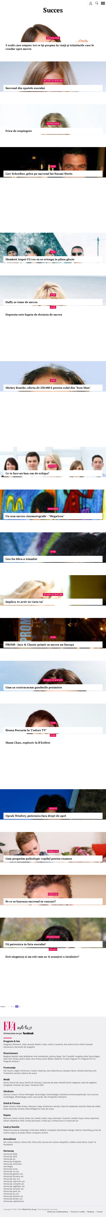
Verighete (7, 1085)
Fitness (12, 1106)
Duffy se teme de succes (22, 302)
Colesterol (64, 1094)
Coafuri (34, 1070)
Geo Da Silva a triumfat (21, 559)
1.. (9, 1006)
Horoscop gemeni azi (13, 1174)
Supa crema (84, 1118)
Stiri (53, 166)
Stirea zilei (26, 1142)
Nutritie (82, 1106)
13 (19, 1006)
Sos (32, 1118)
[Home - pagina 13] (21, 1005)
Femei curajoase (33, 1132)
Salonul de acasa (29, 1073)
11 (14, 1006)
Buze (73, 1070)
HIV (45, 1097)
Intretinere (48, 1106)
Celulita (80, 1070)
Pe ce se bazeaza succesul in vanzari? (31, 901)
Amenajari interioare (29, 1130)
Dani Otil (7, 1059)
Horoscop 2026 (10, 1154)
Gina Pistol (36, 1059)
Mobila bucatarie (11, 1130)
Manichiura (56, 1070)
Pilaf (22, 1120)
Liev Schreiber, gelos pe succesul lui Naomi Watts (39, 174)
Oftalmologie (21, 1097)
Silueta (21, 1108)
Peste (27, 1118)
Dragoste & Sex (11, 1041)
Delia (28, 1059)
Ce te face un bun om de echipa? (27, 473)
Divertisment (10, 1053)
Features (53, 509)
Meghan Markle (10, 1056)
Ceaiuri (14, 1094)
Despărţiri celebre (68, 1142)
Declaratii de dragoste (24, 1047)
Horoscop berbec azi (12, 1198)
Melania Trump (62, 1059)
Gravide (21, 1132)
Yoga (39, 1106)
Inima (21, 1094)
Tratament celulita (11, 1073)
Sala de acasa (47, 1108)
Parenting (87, 1130)
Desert (6, 1120)
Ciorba (21, 1118)
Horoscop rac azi (11, 1171)
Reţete (7, 1115)
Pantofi (62, 1082)
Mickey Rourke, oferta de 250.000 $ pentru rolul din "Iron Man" (48, 388)
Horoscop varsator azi (13, 1188)
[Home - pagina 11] (7, 1005)
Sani (49, 1070)
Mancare (7, 1118)
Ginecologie (40, 1094)
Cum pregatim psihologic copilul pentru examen (39, 858)
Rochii (10, 1070)
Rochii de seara (17, 1082)
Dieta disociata (10, 1108)
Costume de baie (50, 1082)
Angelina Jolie (81, 1056)
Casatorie (58, 1044)
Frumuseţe (9, 1067)
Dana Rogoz (94, 1056)
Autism (45, 1132)
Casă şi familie (11, 1126)
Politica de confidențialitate (57, 1212)
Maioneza (14, 1120)
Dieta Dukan (22, 1106)
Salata (38, 1118)
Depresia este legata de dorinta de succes (34, 314)
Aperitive (95, 1118)
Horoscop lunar (10, 1169)
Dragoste (7, 1044)
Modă (6, 1079)
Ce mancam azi (71, 1120)
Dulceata (57, 1118)
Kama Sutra (73, 1044)
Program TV (75, 1059)
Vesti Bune (82, 1142)
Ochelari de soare (21, 1085)
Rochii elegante (73, 1082)
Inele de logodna (88, 1082)
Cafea (44, 1118)
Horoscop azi (9, 1159)
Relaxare (33, 1106)
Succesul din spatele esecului (25, 88)
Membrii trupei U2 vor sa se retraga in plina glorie (40, 259)
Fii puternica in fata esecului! (26, 944)
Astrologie (53, 38)
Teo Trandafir (68, 1056)
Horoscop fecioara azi (13, 1176)
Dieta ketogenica (32, 1108)
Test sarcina (92, 1094)
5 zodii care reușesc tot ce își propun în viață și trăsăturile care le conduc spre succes (50, 47)
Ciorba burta (57, 1120)
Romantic (17, 1044)
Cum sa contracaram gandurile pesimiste (34, 687)
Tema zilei (36, 1142)
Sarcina (6, 1094)
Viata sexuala (28, 1044)
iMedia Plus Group (29, 1209)
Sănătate (8, 1091)
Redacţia (90, 1212)
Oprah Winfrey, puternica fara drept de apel (36, 816)
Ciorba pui (46, 1120)
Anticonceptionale (77, 1094)
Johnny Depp (55, 1056)
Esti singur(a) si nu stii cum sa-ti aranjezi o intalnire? (42, 956)
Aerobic (56, 1106)
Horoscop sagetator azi (14, 1186)
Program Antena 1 (11, 1061)
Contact (100, 1212)
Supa (49, 1118)
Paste (14, 1118)
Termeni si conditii (78, 1212)
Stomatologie (53, 1094)
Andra (22, 1059)
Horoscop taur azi (11, 1179)
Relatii (53, 949)
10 (11, 1006)
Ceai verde (38, 1097)
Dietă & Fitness (11, 1103)
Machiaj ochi (90, 1070)
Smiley (15, 1059)
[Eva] (8, 3)
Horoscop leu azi (11, 1193)
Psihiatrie (62, 1097)
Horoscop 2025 (10, 1156)
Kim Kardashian (41, 1056)
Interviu (17, 1142)
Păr (4, 1070)
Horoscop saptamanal (13, 1201)
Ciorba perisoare (32, 1120)
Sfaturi (53, 466)
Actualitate (9, 1138)
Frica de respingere (19, 131)
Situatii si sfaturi (53, 81)
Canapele (51, 1130)
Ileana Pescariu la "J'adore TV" (26, 730)
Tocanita (66, 1118)
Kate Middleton (26, 1056)
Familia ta (53, 851)
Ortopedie (52, 1097)
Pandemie (8, 1144)
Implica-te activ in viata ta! (24, 602)
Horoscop (8, 1150)
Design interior (75, 1130)
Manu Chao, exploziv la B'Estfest (28, 742)
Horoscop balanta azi (13, 1196)
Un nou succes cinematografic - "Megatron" (35, 516)
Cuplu (44, 1044)
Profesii (53, 894)
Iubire (51, 1044)
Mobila (43, 1130)
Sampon (67, 1070)
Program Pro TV (88, 1059)
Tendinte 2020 (37, 1085)
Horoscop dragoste (12, 1161)
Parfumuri (25, 1070)
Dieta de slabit (93, 1106)
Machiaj (42, 1070)
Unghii (17, 1070)
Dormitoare (62, 1130)
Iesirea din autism (50, 1142)
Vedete (53, 808)
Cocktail (74, 1118)
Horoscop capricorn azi (14, 1181)
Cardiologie (8, 1097)
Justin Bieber (48, 1059)
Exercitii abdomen (69, 1106)
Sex (65, 1044)
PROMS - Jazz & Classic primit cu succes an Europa (40, 644)
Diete (5, 1106)
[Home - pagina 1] (6, 1005)
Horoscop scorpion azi (13, 1183)
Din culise (8, 1142)
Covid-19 (92, 1142)
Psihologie (29, 1094)
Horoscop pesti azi (11, 1191)
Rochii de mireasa (33, 1082)
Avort (29, 1097)
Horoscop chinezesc (12, 1164)
